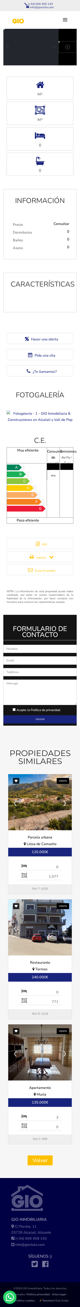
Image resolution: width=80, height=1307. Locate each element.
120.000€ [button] (40, 852)
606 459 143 (36, 1238)
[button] (9, 1297)
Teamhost (48, 1300)
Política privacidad (38, 1294)
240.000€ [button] (40, 977)
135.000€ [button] (40, 1102)
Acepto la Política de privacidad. (38, 710)
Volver (40, 1160)
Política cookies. (25, 1300)
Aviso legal (59, 1294)
